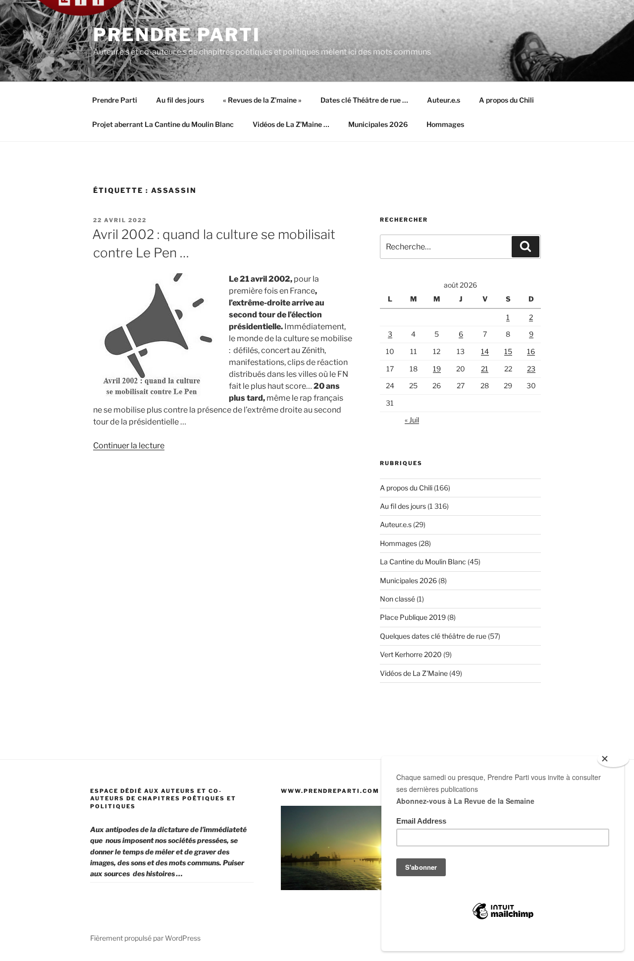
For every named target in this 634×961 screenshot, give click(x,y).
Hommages (445, 124)
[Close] (613, 759)
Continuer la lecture (128, 445)
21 (484, 368)
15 (508, 351)
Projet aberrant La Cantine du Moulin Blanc (163, 124)
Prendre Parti (176, 35)
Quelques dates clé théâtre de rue (433, 636)
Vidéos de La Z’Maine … (291, 124)
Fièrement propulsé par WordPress (145, 938)
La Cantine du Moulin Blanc (423, 561)
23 (531, 368)
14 (485, 351)
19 (437, 368)
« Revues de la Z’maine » (262, 100)
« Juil (412, 420)
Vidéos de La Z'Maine (414, 673)
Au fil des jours (180, 100)
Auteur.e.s (443, 100)
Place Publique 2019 (413, 617)
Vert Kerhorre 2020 (411, 654)
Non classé (397, 599)
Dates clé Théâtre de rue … (364, 100)
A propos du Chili (506, 100)
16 (531, 351)
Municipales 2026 (378, 124)
